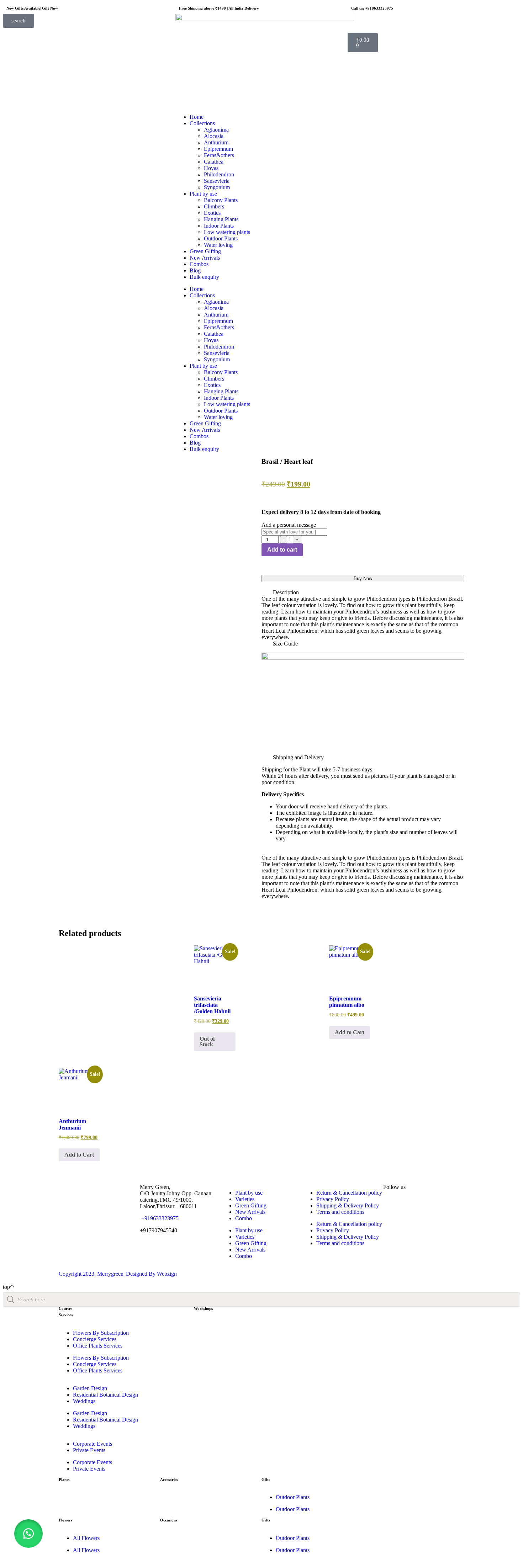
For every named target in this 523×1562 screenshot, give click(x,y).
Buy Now (363, 578)
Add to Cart (349, 1032)
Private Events (89, 1450)
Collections (202, 123)
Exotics (212, 213)
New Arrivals (205, 258)
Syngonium (217, 187)
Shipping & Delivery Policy (347, 1205)
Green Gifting (205, 251)
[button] (363, 592)
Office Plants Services (97, 1346)
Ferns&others (219, 155)
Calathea (213, 162)
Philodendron (219, 174)
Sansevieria (216, 181)
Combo (243, 1218)
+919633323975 (159, 1218)
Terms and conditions (340, 1212)
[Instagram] (392, 1206)
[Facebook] (411, 1206)
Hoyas (211, 168)
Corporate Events (92, 1444)
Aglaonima (216, 130)
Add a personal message (289, 525)
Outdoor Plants (221, 238)
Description (286, 592)
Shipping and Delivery (298, 757)
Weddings (84, 1401)
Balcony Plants (221, 200)
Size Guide (285, 644)
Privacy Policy (332, 1199)
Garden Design (90, 1388)
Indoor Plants (219, 226)
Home (197, 117)
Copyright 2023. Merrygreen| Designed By (108, 1274)
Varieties (244, 1199)
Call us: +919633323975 (372, 8)
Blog (195, 270)
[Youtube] (430, 1206)
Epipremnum (218, 149)
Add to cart (282, 550)
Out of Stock (207, 1041)
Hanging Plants (221, 219)
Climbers (214, 206)
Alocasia (213, 136)
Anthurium (216, 142)
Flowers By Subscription (101, 1333)
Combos (199, 264)
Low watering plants (227, 232)
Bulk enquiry (204, 277)
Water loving (218, 245)
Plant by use (203, 194)
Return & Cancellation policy (349, 1193)
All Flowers (86, 1538)
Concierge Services (94, 1339)
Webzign (167, 1274)
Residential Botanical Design (105, 1395)
